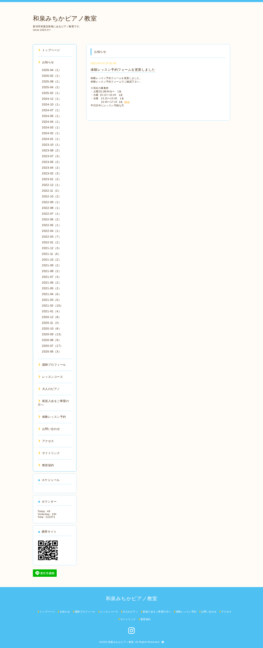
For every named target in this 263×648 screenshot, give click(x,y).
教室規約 (48, 465)
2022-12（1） (51, 185)
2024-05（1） (51, 116)
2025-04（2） (51, 87)
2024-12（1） (51, 98)
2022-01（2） (51, 242)
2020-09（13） (52, 334)
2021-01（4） (51, 311)
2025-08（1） (51, 81)
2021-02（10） (52, 305)
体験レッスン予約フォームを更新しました (123, 69)
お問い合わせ (51, 428)
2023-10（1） (51, 144)
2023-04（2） (51, 167)
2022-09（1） (51, 202)
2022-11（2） (51, 190)
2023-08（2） (51, 150)
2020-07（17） (52, 345)
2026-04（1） (51, 70)
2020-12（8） (51, 317)
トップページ (51, 50)
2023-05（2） (51, 162)
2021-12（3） (51, 248)
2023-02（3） (51, 173)
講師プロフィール (54, 364)
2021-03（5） (51, 299)
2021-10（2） (51, 259)
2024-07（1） (51, 110)
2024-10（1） (51, 104)
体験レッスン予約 (54, 416)
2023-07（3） (51, 156)
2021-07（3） (51, 276)
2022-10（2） (51, 196)
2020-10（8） (51, 328)
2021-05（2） (51, 288)
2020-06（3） (51, 351)
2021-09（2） (51, 265)
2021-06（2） (51, 282)
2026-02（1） (51, 75)
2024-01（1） (51, 139)
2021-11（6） (51, 253)
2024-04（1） (51, 121)
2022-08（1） (51, 208)
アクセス (48, 441)
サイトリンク (51, 453)
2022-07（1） (51, 213)
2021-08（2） (51, 271)
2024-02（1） (51, 133)
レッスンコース (52, 376)
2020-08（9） (51, 340)
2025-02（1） (51, 93)
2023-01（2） (51, 179)
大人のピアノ (51, 388)
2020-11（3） (51, 322)
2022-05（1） (51, 225)
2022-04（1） (51, 230)
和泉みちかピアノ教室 (65, 18)
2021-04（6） (51, 294)
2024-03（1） (51, 127)
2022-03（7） (51, 236)
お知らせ (48, 62)
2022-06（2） (51, 219)
